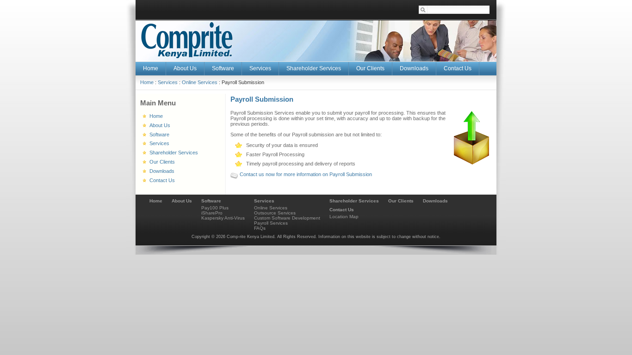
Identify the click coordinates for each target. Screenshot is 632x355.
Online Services (199, 82)
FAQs (260, 228)
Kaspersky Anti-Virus (223, 217)
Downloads (435, 200)
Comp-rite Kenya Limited (187, 40)
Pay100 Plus (215, 207)
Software (211, 200)
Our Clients (401, 200)
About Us (182, 200)
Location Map (344, 216)
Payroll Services (271, 223)
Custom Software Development (287, 217)
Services (168, 82)
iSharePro (212, 212)
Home (147, 82)
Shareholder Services (354, 200)
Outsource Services (275, 212)
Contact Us (341, 209)
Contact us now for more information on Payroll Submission (306, 174)
